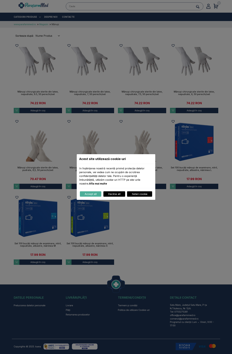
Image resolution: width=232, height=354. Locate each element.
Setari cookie (139, 194)
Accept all (91, 194)
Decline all (114, 194)
